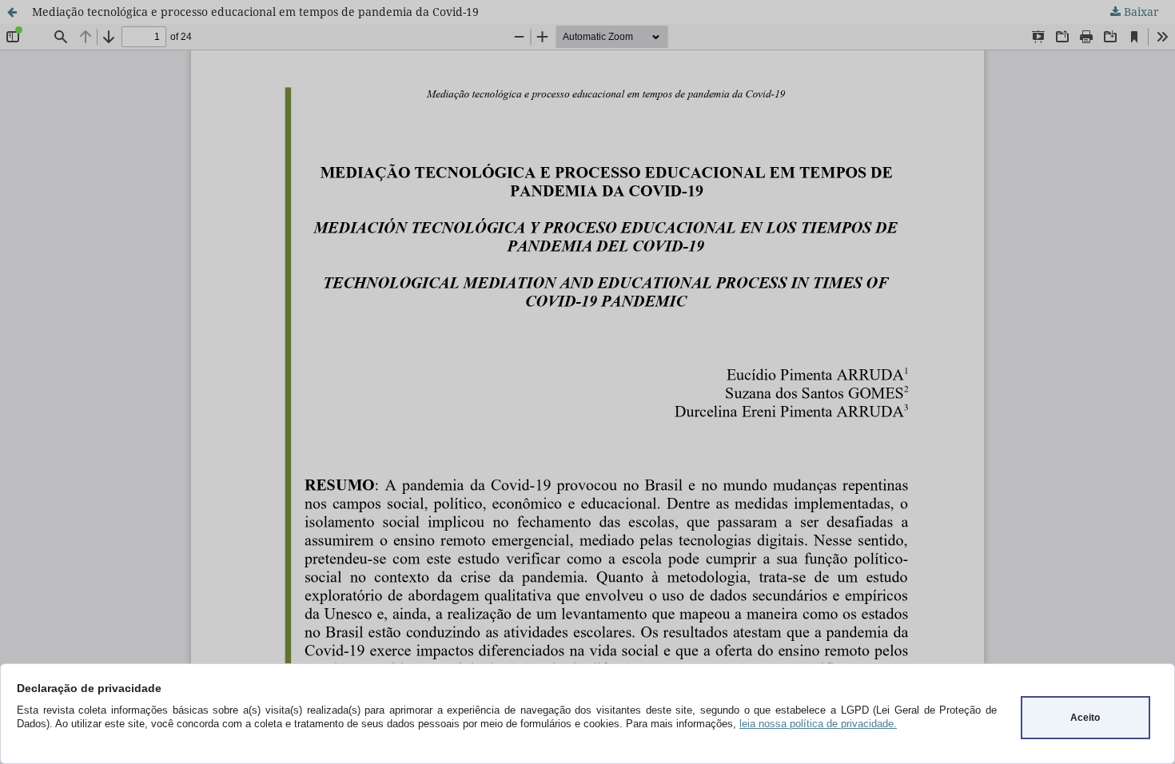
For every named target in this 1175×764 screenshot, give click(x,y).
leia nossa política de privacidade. (818, 724)
